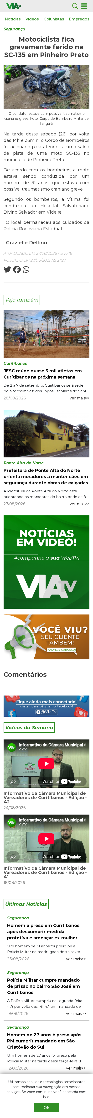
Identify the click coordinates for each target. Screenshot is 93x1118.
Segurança (14, 29)
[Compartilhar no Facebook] (16, 271)
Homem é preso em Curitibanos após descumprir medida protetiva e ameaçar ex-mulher (43, 931)
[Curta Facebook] (46, 706)
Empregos (79, 19)
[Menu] (84, 6)
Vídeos (32, 19)
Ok (46, 1107)
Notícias (13, 19)
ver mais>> (79, 398)
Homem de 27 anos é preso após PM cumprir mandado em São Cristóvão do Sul (44, 1041)
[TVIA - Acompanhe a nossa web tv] (46, 562)
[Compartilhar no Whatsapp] (25, 271)
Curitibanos (15, 363)
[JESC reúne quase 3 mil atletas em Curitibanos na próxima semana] (46, 333)
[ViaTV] (14, 6)
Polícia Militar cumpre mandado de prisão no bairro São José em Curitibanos (43, 986)
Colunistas (54, 19)
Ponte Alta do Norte (24, 463)
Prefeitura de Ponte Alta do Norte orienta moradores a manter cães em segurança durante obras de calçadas (46, 476)
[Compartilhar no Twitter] (7, 271)
